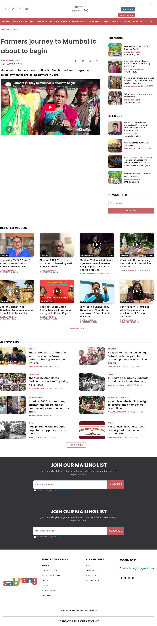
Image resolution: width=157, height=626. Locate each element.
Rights (111, 423)
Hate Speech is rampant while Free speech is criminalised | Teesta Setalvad (134, 311)
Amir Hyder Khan (37, 388)
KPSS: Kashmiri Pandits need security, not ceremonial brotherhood (126, 430)
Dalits (32, 349)
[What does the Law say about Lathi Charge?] (115, 98)
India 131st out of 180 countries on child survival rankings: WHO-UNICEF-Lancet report (138, 160)
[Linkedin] (90, 61)
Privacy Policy (61, 490)
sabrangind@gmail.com (140, 568)
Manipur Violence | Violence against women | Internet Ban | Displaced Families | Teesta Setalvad (96, 265)
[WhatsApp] (19, 9)
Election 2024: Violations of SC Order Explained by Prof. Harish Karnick (56, 263)
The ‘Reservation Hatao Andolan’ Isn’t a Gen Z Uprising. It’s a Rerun (49, 381)
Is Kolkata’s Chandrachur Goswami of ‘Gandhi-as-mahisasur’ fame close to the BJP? (95, 311)
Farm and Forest (10, 29)
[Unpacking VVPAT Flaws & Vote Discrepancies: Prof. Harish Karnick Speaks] (17, 245)
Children (128, 166)
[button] (151, 4)
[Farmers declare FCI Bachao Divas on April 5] (115, 50)
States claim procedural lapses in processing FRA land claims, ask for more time (139, 80)
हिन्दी (86, 10)
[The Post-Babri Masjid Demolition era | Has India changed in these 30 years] (57, 291)
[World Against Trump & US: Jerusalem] (115, 145)
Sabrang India (115, 367)
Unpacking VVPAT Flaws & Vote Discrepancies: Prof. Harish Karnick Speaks (15, 263)
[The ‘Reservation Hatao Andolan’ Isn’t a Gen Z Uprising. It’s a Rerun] (13, 382)
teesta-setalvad (116, 385)
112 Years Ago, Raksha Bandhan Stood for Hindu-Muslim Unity (128, 379)
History (112, 374)
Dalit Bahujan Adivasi (134, 69)
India (31, 423)
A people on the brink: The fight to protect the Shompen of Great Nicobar (128, 405)
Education (34, 374)
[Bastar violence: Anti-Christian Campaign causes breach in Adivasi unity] (17, 291)
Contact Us (126, 15)
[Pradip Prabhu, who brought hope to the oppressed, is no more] (13, 430)
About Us (128, 9)
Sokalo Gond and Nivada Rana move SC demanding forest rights (137, 64)
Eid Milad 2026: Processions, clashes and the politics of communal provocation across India (49, 406)
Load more (76, 328)
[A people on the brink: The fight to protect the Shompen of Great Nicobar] (92, 405)
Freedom (128, 148)
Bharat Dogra (36, 437)
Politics (4, 255)
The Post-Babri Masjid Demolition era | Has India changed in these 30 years (56, 310)
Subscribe (131, 210)
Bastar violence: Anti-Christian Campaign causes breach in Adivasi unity (16, 310)
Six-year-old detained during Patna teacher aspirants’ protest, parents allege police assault (127, 358)
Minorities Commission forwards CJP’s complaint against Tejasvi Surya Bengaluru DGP (136, 126)
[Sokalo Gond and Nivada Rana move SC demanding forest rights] (115, 66)
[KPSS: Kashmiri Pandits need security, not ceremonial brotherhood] (92, 430)
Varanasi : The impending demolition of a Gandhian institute (135, 263)
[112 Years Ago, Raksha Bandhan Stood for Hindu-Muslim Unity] (92, 382)
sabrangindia (10, 60)
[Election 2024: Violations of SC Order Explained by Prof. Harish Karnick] (57, 245)
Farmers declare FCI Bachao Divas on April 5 (137, 47)
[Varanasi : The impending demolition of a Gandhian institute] (137, 245)
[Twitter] (12, 9)
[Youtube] (26, 9)
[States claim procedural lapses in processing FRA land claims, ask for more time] (115, 82)
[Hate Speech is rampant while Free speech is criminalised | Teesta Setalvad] (137, 291)
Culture (124, 255)
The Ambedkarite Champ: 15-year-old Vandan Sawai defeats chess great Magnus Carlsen (48, 358)
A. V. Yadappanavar (117, 412)
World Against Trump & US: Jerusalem (136, 144)
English (76, 10)
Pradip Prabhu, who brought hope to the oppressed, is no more (47, 430)
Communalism (131, 133)
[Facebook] (5, 9)
